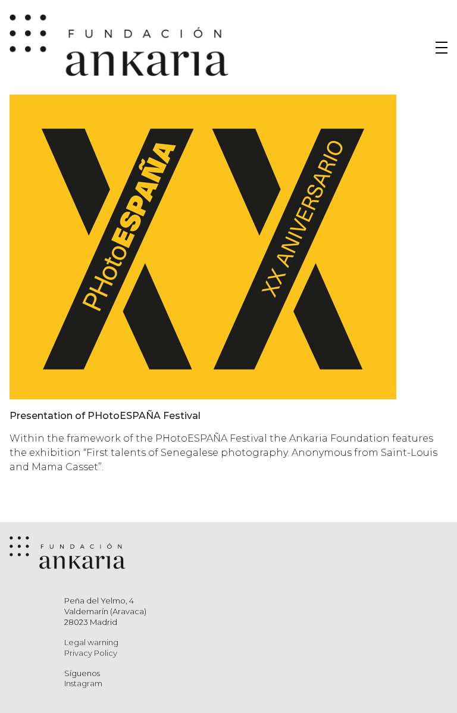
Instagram (83, 683)
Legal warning (91, 642)
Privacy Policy (90, 653)
